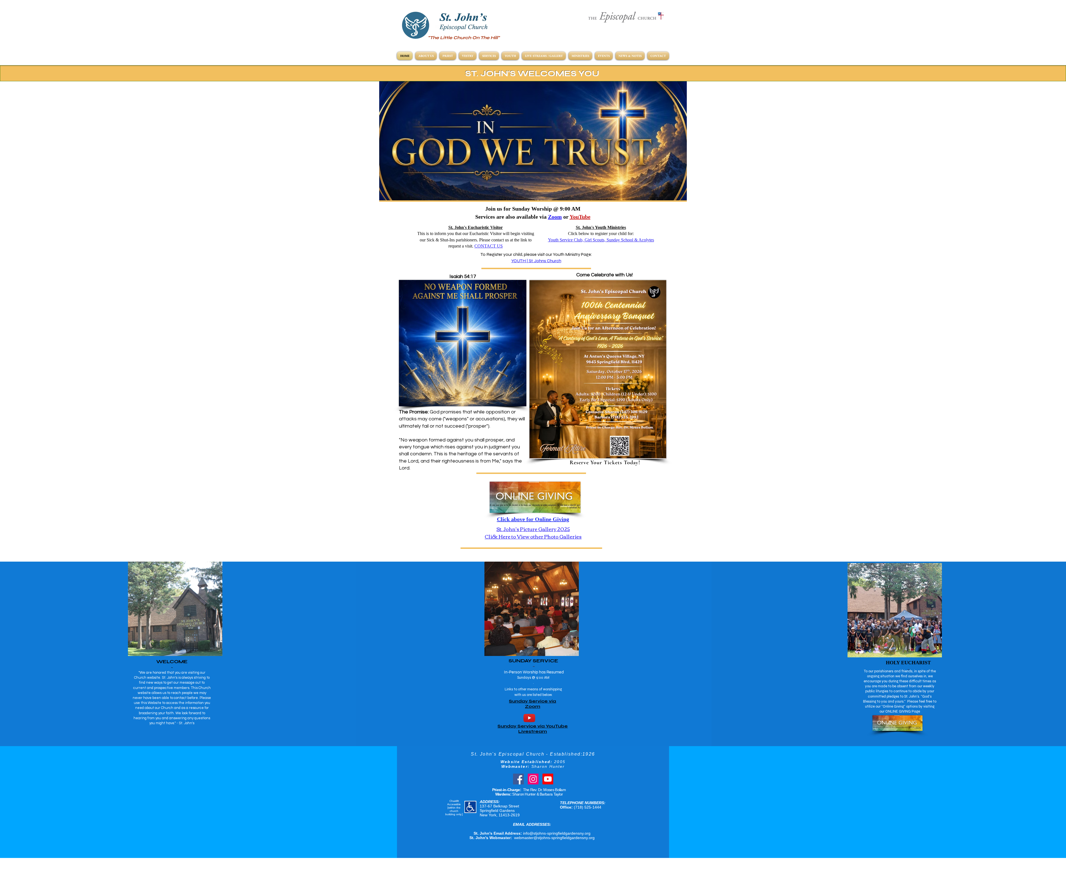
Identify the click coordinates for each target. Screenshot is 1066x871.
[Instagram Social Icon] (533, 779)
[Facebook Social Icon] (518, 779)
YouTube (580, 217)
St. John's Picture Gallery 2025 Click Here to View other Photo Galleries (533, 532)
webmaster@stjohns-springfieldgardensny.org (554, 837)
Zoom (555, 217)
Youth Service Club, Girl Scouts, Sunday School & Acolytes (601, 240)
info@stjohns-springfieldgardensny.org (556, 833)
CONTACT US (488, 246)
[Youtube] (547, 779)
